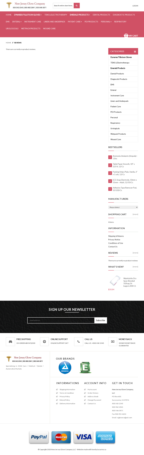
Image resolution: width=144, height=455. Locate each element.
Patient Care (74, 22)
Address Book (92, 396)
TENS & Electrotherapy (55, 15)
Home (8, 15)
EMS (8, 22)
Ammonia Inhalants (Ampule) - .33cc (125, 157)
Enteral (16, 22)
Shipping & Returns (116, 236)
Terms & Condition (66, 393)
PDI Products (91, 22)
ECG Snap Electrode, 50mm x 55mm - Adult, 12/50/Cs (125, 181)
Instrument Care (32, 22)
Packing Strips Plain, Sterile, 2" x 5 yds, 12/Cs (125, 173)
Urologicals (12, 28)
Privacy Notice (114, 239)
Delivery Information (67, 403)
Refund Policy (64, 400)
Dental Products (101, 15)
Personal (105, 22)
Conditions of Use (115, 243)
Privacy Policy (64, 396)
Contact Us (112, 246)
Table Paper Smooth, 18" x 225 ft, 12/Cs (124, 165)
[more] (135, 214)
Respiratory (120, 22)
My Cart (133, 35)
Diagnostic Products (124, 15)
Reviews (17, 43)
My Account (92, 389)
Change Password (94, 400)
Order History (92, 393)
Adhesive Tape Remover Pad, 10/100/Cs (125, 189)
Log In (135, 6)
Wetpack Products (30, 28)
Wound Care (49, 28)
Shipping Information (67, 389)
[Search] (77, 5)
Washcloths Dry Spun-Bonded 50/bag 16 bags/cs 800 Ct (129, 282)
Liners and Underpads (54, 22)
